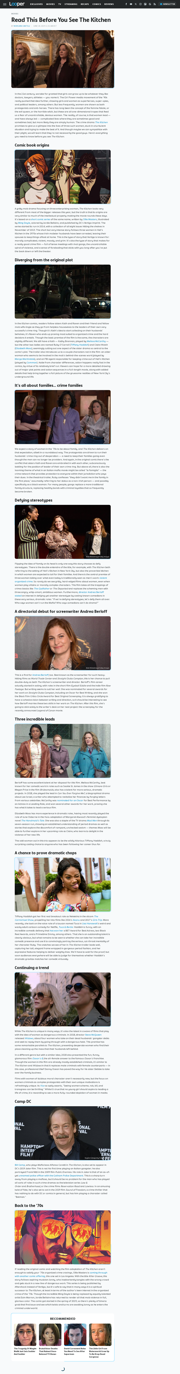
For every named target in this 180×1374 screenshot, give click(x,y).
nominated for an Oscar (70, 800)
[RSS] (154, 5)
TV (59, 4)
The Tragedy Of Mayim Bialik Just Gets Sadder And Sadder (25, 1351)
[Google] (150, 5)
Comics (96, 4)
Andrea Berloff (40, 675)
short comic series (40, 219)
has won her (56, 930)
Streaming (71, 4)
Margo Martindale (25, 359)
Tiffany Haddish (79, 344)
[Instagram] (140, 5)
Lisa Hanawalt (90, 923)
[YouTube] (131, 5)
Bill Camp (20, 1165)
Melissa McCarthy (96, 341)
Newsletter (169, 4)
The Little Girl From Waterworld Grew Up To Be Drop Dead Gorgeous (99, 1352)
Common (32, 362)
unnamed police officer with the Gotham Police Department (51, 1175)
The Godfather (41, 588)
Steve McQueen (93, 1034)
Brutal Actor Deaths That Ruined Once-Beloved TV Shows (48, 1351)
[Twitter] (135, 5)
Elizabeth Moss (23, 348)
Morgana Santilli (22, 26)
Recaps (85, 4)
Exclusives (36, 4)
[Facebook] (126, 5)
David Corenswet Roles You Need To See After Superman (75, 1351)
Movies (50, 4)
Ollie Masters (90, 219)
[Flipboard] (145, 5)
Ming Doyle (24, 222)
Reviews (109, 4)
